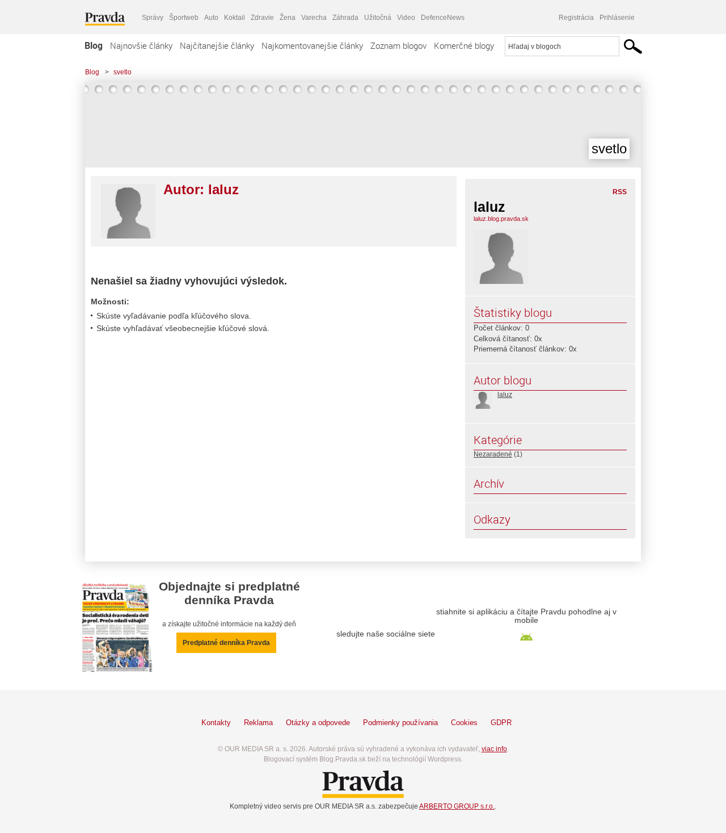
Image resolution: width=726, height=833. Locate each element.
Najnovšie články (141, 45)
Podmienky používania (400, 722)
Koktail (234, 18)
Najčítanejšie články (217, 45)
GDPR (501, 722)
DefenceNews (443, 18)
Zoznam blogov (398, 45)
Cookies (464, 722)
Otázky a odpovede (318, 722)
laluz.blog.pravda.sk (501, 218)
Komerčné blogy (464, 45)
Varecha (314, 18)
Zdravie (262, 18)
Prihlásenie (617, 18)
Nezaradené (493, 454)
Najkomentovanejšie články (312, 45)
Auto (211, 18)
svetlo (122, 72)
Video (406, 18)
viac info (494, 749)
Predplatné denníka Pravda (226, 643)
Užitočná (377, 18)
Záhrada (345, 18)
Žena (288, 18)
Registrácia (576, 18)
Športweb (184, 18)
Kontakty (216, 722)
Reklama (258, 722)
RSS (620, 192)
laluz (504, 395)
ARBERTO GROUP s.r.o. (457, 806)
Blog (94, 45)
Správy (152, 18)
